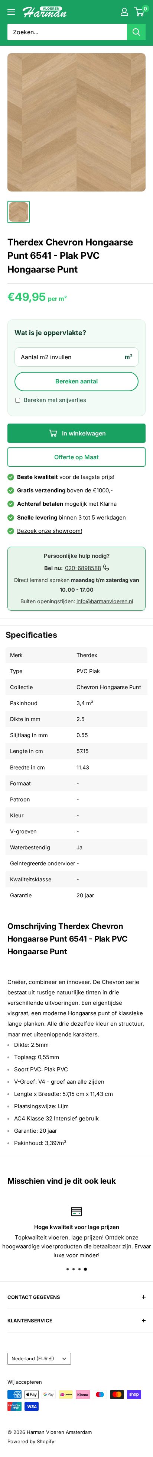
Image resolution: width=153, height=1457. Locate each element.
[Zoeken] (136, 32)
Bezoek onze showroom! (49, 530)
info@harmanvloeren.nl (104, 601)
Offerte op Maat (76, 457)
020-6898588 (83, 568)
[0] (139, 11)
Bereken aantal (76, 381)
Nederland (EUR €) (33, 1358)
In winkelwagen (83, 433)
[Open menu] (11, 12)
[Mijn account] (124, 12)
